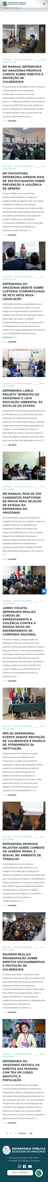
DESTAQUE (7, 59)
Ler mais (12, 121)
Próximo (22, 1133)
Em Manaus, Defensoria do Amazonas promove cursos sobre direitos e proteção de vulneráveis (23, 74)
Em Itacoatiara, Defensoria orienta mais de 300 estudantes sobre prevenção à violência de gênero (24, 181)
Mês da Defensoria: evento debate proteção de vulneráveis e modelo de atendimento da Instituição (24, 741)
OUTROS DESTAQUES (23, 59)
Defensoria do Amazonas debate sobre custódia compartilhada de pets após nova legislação (24, 291)
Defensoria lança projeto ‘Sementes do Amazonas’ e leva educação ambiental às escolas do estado (22, 398)
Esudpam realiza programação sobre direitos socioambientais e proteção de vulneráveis (24, 962)
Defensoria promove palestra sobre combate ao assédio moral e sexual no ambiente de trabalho (24, 851)
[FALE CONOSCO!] (39, 1173)
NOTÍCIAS (7, 383)
